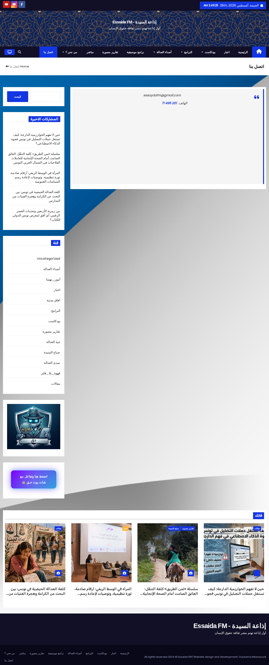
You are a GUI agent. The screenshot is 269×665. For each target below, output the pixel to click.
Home (24, 66)
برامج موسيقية (135, 52)
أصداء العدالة (164, 52)
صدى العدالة (52, 363)
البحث (17, 97)
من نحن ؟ (71, 52)
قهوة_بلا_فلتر (50, 373)
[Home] (259, 52)
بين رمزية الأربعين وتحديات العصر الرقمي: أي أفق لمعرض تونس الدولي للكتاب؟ (36, 215)
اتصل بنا (48, 52)
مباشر (90, 52)
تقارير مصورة (110, 52)
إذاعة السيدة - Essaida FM (134, 22)
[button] (19, 52)
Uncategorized (48, 258)
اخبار (227, 52)
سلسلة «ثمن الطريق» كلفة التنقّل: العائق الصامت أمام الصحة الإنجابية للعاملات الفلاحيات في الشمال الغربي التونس (34, 158)
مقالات (55, 383)
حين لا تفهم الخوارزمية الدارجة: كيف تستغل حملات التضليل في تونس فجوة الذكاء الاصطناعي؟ (35, 139)
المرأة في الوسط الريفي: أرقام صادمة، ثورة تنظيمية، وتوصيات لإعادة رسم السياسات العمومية (35, 177)
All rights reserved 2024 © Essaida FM (168, 657)
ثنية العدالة (53, 342)
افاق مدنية (53, 300)
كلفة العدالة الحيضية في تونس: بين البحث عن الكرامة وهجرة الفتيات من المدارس (36, 196)
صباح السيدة (52, 352)
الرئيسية (243, 52)
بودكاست (209, 52)
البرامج (187, 52)
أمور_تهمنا (53, 279)
